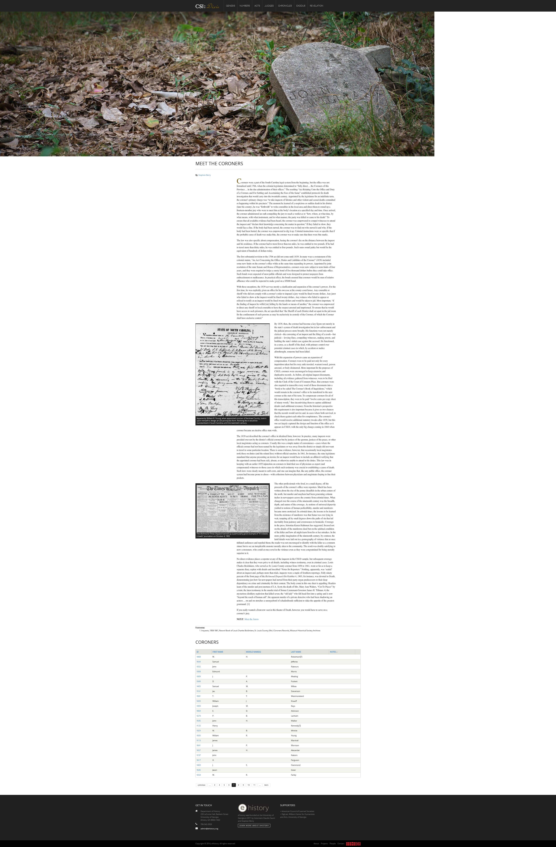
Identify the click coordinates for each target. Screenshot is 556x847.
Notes (333, 652)
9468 (199, 656)
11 (254, 785)
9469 (199, 765)
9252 (199, 666)
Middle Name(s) (253, 652)
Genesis (230, 5)
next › (266, 785)
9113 (199, 740)
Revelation (316, 5)
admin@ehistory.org (209, 828)
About (316, 843)
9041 (199, 745)
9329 (199, 730)
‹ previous (201, 785)
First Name (218, 652)
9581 (199, 696)
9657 (199, 750)
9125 (199, 725)
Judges (269, 5)
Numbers (245, 5)
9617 (199, 760)
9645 (199, 770)
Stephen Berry (205, 175)
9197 (199, 755)
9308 (199, 671)
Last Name (296, 652)
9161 (199, 691)
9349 (199, 681)
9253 (199, 775)
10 (249, 785)
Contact (341, 843)
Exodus (300, 5)
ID (198, 652)
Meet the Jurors (252, 619)
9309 (199, 676)
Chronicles (285, 5)
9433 (199, 701)
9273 (199, 716)
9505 (199, 735)
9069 (199, 711)
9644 (199, 661)
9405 (199, 686)
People (333, 843)
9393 (199, 706)
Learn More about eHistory (254, 825)
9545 (199, 720)
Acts (257, 5)
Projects (324, 843)
